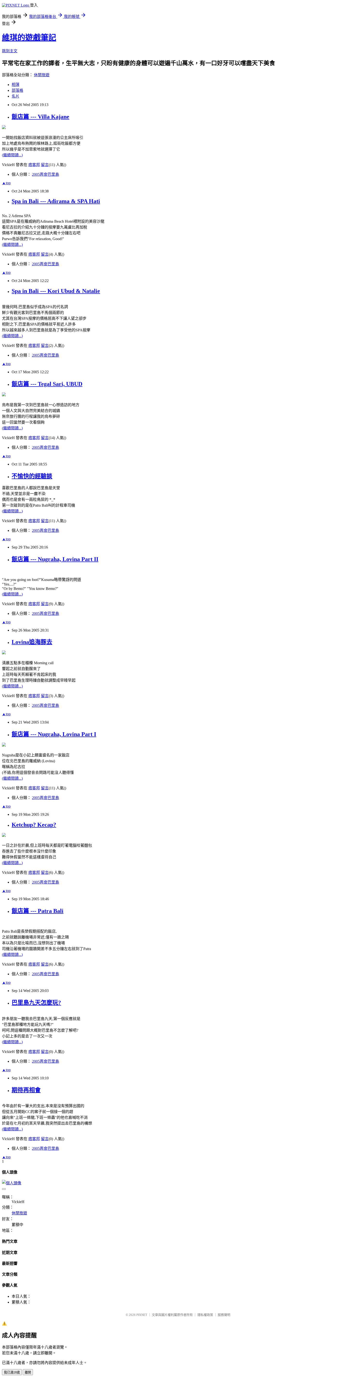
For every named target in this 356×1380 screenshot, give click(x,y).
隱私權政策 (205, 1315)
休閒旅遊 (41, 75)
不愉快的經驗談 (32, 476)
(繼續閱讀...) (12, 155)
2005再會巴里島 (45, 174)
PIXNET (141, 1315)
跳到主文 (9, 51)
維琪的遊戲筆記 (29, 37)
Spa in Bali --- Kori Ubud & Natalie (56, 291)
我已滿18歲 (12, 1372)
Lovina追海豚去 (32, 642)
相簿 (15, 85)
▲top (6, 183)
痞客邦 (34, 165)
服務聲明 (224, 1315)
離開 (28, 1372)
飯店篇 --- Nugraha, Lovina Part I (54, 734)
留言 (45, 165)
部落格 (17, 90)
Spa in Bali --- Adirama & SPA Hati (56, 201)
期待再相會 (26, 1090)
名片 (15, 96)
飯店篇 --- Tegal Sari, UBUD (47, 384)
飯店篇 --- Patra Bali (37, 911)
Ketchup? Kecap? (34, 825)
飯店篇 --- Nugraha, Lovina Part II (55, 559)
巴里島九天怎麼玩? (36, 1002)
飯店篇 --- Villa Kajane (40, 117)
